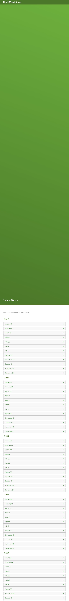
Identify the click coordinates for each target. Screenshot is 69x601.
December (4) (9, 548)
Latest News (25, 312)
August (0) (8, 355)
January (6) (8, 441)
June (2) (7, 346)
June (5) (7, 405)
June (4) (7, 463)
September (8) (9, 418)
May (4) (7, 576)
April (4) (7, 454)
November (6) (9, 485)
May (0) (7, 342)
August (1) (8, 472)
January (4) (8, 499)
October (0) (8, 364)
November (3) (9, 544)
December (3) (9, 490)
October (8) (8, 539)
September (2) (9, 477)
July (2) (7, 351)
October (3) (8, 423)
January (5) (8, 558)
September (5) (9, 535)
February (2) (9, 328)
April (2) (7, 396)
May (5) (7, 400)
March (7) (8, 567)
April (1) (7, 337)
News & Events (14, 312)
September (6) (9, 593)
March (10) (8, 450)
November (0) (9, 369)
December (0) (9, 373)
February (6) (9, 445)
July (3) (7, 526)
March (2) (8, 333)
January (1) (8, 324)
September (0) (9, 360)
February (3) (9, 504)
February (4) (9, 562)
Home (5, 312)
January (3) (8, 382)
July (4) (7, 409)
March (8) (8, 391)
